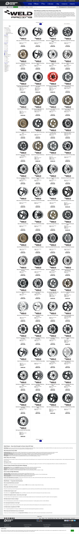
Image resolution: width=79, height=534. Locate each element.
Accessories (57, 0)
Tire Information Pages (67, 526)
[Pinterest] (10, 518)
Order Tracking (36, 0)
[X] (11, 518)
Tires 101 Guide (46, 526)
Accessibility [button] (30, 0)
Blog (55, 518)
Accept (72, 530)
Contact (58, 518)
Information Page (51, 518)
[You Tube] (8, 518)
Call (71, 0)
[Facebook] (4, 518)
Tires (46, 518)
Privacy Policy (27, 526)
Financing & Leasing (44, 0)
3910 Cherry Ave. (8, 526)
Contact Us (63, 0)
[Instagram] (6, 518)
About (61, 518)
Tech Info (51, 0)
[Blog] (13, 518)
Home (40, 518)
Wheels (43, 518)
